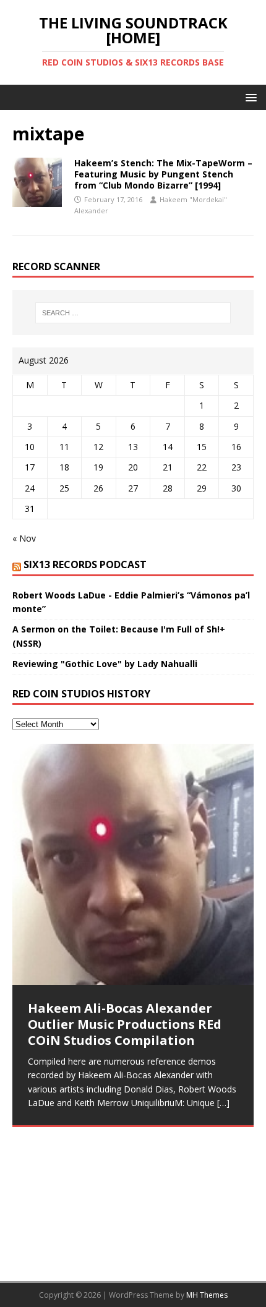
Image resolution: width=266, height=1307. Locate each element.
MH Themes (207, 1295)
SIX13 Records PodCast (85, 564)
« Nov (24, 538)
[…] (223, 1103)
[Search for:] (133, 312)
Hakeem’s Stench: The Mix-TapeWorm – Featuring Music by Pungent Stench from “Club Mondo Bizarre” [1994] (163, 174)
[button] (249, 97)
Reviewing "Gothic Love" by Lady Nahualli (104, 664)
